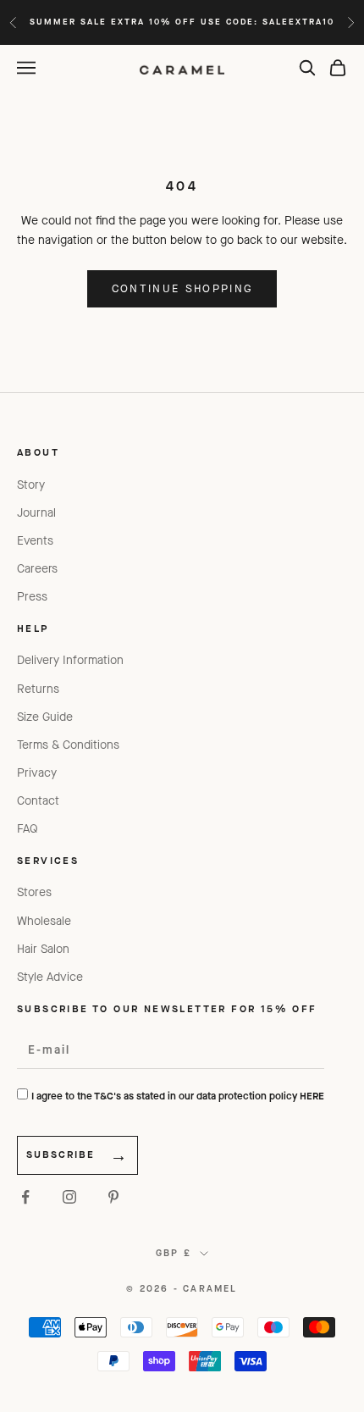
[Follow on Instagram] (69, 1196)
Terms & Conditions (68, 745)
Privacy (37, 773)
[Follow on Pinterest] (113, 1196)
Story (31, 485)
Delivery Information (70, 660)
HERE (312, 1096)
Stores (34, 892)
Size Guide (45, 717)
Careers (37, 569)
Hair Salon (43, 949)
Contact (38, 801)
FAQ (27, 829)
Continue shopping (182, 288)
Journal (36, 513)
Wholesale (44, 921)
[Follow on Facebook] (25, 1196)
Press (32, 597)
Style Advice (50, 977)
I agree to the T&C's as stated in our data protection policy (177, 1096)
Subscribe (60, 1154)
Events (35, 541)
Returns (38, 689)
